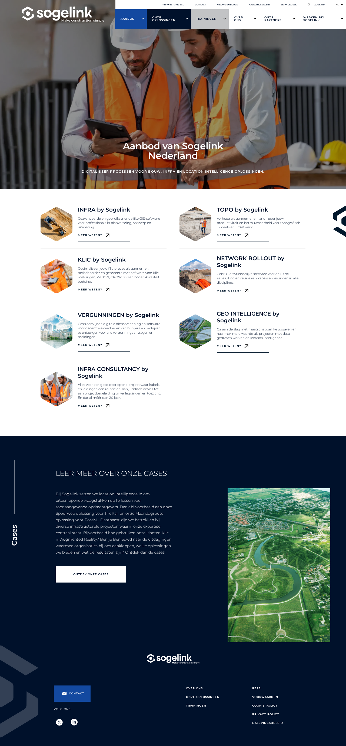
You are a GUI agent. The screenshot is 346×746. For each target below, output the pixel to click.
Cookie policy (265, 705)
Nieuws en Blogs (227, 4)
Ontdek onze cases (90, 574)
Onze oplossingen (163, 19)
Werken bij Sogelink (313, 19)
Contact (200, 4)
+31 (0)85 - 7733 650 (173, 4)
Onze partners (272, 19)
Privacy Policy (265, 714)
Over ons (238, 19)
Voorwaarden (265, 697)
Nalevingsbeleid (259, 4)
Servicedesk (289, 4)
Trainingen (206, 19)
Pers (256, 688)
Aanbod (128, 19)
